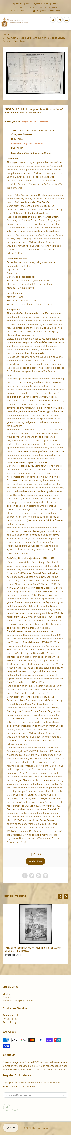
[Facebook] (15, 1107)
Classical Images (40, 1128)
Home (6, 34)
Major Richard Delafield (35, 121)
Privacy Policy (10, 1018)
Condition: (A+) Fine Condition (27, 144)
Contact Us (41, 7)
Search (6, 993)
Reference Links (11, 1015)
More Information (57, 1069)
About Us (52, 7)
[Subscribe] (64, 1095)
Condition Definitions (24, 7)
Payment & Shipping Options (45, 4)
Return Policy (9, 1022)
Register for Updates (21, 4)
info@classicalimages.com (48, 11)
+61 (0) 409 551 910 (22, 11)
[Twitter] (6, 1107)
